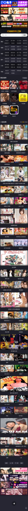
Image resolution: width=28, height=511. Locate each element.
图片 (2, 59)
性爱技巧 (25, 67)
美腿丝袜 (7, 61)
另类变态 (25, 55)
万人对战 (19, 40)
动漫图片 (25, 58)
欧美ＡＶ (19, 46)
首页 (6, 463)
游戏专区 (25, 40)
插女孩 (7, 70)
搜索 (25, 35)
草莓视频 (19, 70)
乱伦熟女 (19, 55)
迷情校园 (7, 67)
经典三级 (13, 55)
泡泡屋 (12, 73)
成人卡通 (19, 52)
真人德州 (13, 40)
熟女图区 (19, 61)
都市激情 (7, 64)
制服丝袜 (7, 55)
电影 (2, 53)
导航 (2, 71)
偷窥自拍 (7, 58)
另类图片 (25, 61)
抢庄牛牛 (25, 43)
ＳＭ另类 (25, 49)
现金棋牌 (19, 43)
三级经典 (3, 122)
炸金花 (12, 43)
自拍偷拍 (13, 46)
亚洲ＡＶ (7, 46)
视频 (2, 47)
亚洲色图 (13, 58)
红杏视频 (7, 73)
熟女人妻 (7, 49)
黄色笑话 (19, 67)
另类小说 (13, 67)
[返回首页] (26, 508)
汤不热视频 (25, 70)
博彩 (2, 42)
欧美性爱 (25, 52)
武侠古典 (25, 64)
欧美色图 (19, 58)
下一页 (16, 463)
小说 (2, 65)
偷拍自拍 (13, 52)
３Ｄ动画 (25, 46)
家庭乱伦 (13, 64)
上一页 (11, 463)
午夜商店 (13, 70)
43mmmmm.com (14, 31)
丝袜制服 (13, 49)
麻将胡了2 (7, 43)
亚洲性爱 (7, 52)
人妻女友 (19, 64)
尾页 (22, 463)
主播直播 (19, 49)
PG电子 (7, 40)
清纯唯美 (13, 61)
